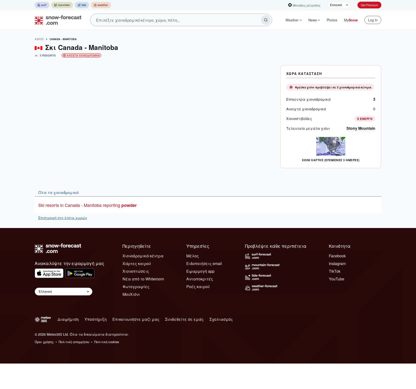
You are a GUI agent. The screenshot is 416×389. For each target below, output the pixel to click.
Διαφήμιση (68, 319)
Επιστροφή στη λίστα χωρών (62, 217)
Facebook (337, 256)
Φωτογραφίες (136, 286)
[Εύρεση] (266, 20)
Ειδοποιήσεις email (204, 263)
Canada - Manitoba (63, 39)
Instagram (337, 263)
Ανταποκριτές (199, 279)
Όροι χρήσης (44, 342)
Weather (292, 20)
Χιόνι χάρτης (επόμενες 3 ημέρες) (330, 160)
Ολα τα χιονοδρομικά (58, 192)
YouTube (336, 279)
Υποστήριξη (95, 319)
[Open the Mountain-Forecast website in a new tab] (62, 5)
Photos (332, 20)
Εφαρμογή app (200, 271)
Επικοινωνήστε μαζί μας (135, 319)
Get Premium (369, 5)
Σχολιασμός (221, 319)
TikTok (334, 271)
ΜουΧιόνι (131, 294)
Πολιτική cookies (106, 342)
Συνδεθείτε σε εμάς (184, 319)
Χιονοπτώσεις (136, 271)
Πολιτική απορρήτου (74, 342)
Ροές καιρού (198, 286)
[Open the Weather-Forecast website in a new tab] (101, 5)
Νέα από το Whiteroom (143, 279)
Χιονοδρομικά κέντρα (143, 256)
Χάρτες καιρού (137, 263)
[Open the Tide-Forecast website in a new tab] (82, 5)
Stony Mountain (360, 128)
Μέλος (192, 256)
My (351, 20)
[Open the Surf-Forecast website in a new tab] (42, 5)
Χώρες (39, 39)
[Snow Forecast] (56, 20)
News (312, 20)
